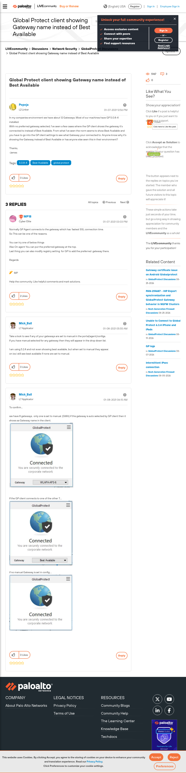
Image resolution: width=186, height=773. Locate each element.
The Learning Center (118, 721)
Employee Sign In (170, 6)
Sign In (151, 6)
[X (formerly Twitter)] (157, 699)
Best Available (40, 162)
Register (135, 6)
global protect (61, 162)
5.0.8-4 (23, 162)
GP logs (150, 346)
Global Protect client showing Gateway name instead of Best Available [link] (54, 53)
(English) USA (117, 6)
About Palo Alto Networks (26, 705)
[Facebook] (169, 710)
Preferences (164, 766)
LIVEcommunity (16, 48)
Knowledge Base (114, 729)
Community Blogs (115, 705)
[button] (156, 757)
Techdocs (109, 736)
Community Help (114, 713)
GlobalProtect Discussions (162, 279)
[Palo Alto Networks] (29, 686)
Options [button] (124, 105)
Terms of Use (64, 713)
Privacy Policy (94, 761)
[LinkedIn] (157, 710)
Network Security (64, 48)
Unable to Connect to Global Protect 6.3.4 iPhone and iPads (163, 325)
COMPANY (15, 697)
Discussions (40, 48)
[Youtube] (169, 699)
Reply (121, 178)
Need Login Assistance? (164, 46)
